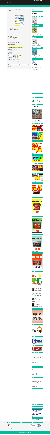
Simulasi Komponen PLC (35, 382)
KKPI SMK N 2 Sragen (34, 374)
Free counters (32, 427)
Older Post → (29, 64)
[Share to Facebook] (11, 52)
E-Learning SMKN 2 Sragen (35, 370)
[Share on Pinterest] (12, 50)
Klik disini (15, 49)
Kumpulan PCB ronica (34, 368)
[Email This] (9, 52)
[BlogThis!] (10, 52)
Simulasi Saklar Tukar (34, 386)
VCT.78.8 (15, 9)
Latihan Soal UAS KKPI (34, 362)
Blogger (30, 432)
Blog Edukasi (33, 375)
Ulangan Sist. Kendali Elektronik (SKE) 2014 (37, 357)
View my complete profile (10, 429)
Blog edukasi (10, 2)
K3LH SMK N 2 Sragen (34, 373)
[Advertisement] (37, 81)
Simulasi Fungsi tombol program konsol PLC (37, 381)
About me (9, 7)
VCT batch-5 (11, 9)
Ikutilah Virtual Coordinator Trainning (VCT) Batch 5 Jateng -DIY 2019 (19, 12)
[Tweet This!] (10, 50)
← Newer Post (9, 64)
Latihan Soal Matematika (35, 353)
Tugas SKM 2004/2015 (34, 356)
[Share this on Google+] (11, 50)
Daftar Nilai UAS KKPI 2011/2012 (36, 363)
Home (9, 9)
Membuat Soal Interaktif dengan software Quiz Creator (18, 60)
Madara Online (33, 369)
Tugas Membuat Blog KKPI (35, 361)
